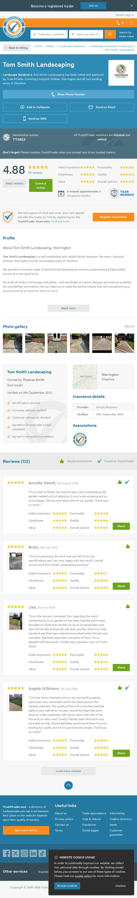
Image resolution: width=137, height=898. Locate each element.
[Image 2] (35, 343)
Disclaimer (89, 824)
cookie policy (83, 876)
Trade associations (94, 813)
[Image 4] (79, 343)
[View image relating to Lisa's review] (15, 621)
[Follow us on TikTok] (42, 853)
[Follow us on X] (15, 853)
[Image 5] (102, 343)
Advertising (117, 813)
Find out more (60, 221)
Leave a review (40, 185)
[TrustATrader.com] (80, 439)
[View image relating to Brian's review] (15, 561)
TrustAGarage (47, 872)
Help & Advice (91, 819)
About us (61, 813)
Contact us (62, 824)
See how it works (26, 830)
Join (93, 5)
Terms (59, 830)
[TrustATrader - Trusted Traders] (14, 21)
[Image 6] (124, 343)
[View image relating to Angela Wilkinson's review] (15, 702)
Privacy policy (64, 819)
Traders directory (121, 819)
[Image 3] (57, 343)
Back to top (68, 785)
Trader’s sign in (124, 15)
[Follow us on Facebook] (6, 853)
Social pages (90, 830)
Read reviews (14, 183)
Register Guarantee (113, 217)
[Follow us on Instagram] (24, 853)
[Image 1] (12, 343)
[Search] (110, 34)
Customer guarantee (116, 832)
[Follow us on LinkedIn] (33, 853)
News (113, 824)
